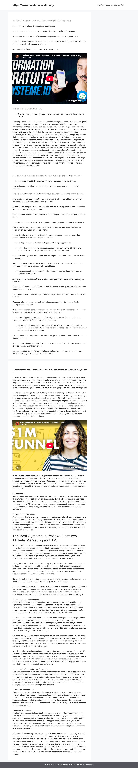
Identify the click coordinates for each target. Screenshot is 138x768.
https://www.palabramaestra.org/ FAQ (110, 5)
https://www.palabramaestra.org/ (33, 5)
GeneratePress (88, 765)
